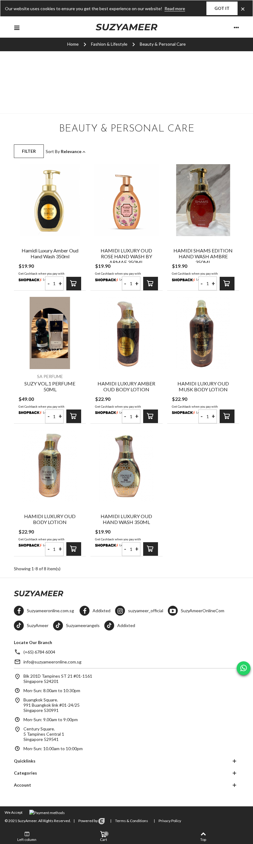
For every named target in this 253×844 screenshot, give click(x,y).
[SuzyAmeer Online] (126, 27)
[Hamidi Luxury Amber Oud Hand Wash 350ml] (50, 200)
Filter (29, 151)
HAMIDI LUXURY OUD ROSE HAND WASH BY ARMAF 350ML (126, 256)
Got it (222, 8)
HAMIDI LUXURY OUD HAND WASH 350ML (126, 519)
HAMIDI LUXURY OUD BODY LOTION (50, 519)
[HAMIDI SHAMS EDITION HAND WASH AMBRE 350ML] (203, 200)
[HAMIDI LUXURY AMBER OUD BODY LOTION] (126, 333)
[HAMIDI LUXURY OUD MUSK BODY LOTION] (203, 333)
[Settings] (236, 27)
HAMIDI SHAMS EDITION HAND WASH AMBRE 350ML (203, 256)
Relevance (71, 151)
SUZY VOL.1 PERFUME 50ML (49, 386)
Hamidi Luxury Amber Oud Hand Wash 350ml (50, 253)
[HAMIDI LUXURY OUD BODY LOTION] (50, 466)
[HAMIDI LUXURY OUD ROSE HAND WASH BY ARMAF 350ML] (126, 200)
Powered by (88, 820)
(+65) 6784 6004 (39, 652)
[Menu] (17, 27)
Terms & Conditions (131, 820)
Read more (174, 8)
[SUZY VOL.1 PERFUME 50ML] (50, 333)
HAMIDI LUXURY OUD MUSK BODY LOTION (203, 386)
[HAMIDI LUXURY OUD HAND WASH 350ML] (126, 466)
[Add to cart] (73, 283)
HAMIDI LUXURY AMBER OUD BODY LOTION (126, 386)
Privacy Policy (169, 820)
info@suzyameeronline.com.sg (52, 661)
